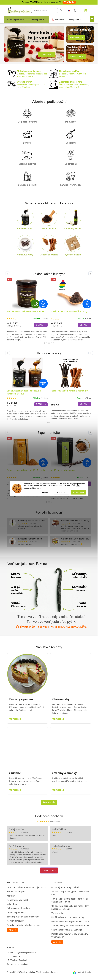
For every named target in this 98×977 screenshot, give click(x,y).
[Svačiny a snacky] (70, 748)
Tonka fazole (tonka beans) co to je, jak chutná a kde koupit (69, 900)
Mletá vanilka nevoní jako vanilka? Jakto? (70, 921)
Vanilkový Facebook (18, 960)
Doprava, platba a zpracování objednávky (26, 887)
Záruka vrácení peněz (17, 891)
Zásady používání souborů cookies (23, 916)
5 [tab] (53, 343)
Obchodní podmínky (16, 912)
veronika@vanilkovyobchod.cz (23, 952)
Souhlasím (80, 492)
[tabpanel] (27, 309)
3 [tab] (49, 343)
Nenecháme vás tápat (17, 900)
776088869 (15, 956)
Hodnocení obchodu (49, 816)
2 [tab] (46, 343)
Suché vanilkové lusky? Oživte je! (66, 929)
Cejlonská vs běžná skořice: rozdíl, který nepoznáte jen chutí (70, 907)
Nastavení (45, 492)
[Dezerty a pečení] (27, 674)
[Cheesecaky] (70, 674)
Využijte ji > (69, 2)
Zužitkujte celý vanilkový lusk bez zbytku (70, 925)
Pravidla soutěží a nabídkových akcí (23, 925)
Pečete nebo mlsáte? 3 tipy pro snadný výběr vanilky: (69, 935)
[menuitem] (16, 19)
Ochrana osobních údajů (18, 908)
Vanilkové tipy (58, 913)
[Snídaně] (27, 748)
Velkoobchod (13, 904)
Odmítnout (61, 492)
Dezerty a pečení (21, 699)
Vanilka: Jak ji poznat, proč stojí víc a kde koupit (70, 893)
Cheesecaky (61, 699)
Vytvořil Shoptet (84, 972)
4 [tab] (51, 343)
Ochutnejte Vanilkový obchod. (65, 887)
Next (91, 273)
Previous (8, 273)
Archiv (12, 930)
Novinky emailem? (15, 921)
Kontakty (11, 896)
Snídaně (15, 773)
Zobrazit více (49, 870)
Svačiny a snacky (64, 773)
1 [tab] (44, 343)
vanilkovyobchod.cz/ (19, 964)
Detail (39, 325)
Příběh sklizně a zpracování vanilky (67, 917)
